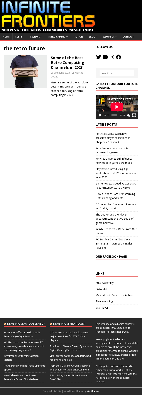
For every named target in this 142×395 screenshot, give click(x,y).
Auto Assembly (105, 282)
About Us (109, 36)
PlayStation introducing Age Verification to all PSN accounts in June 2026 (116, 173)
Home (6, 36)
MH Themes (93, 391)
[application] (117, 107)
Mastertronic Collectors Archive (114, 295)
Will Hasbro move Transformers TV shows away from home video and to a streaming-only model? (24, 346)
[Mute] (128, 115)
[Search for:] (117, 73)
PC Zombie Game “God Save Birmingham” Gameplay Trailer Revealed (114, 244)
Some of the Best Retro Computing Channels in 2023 (67, 62)
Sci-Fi (18, 36)
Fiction (78, 36)
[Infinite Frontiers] (71, 31)
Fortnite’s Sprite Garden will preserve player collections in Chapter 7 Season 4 (113, 138)
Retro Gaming (56, 36)
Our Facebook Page (111, 257)
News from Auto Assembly (26, 323)
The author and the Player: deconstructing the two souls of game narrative (115, 219)
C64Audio (101, 289)
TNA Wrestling (104, 301)
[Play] (100, 115)
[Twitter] (99, 57)
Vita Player (102, 307)
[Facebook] (118, 57)
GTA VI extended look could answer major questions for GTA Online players (69, 336)
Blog (92, 36)
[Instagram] (112, 57)
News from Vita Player (69, 323)
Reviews (35, 36)
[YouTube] (105, 57)
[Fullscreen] (134, 115)
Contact (128, 36)
